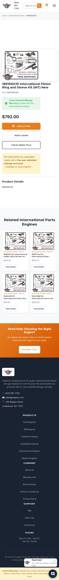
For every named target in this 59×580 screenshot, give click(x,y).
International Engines (29, 451)
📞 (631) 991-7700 (11, 393)
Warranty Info (29, 477)
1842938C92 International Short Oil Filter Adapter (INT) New (43, 298)
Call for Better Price (21, 145)
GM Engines (29, 429)
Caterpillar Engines (29, 444)
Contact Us (29, 525)
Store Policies (29, 484)
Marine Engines (29, 458)
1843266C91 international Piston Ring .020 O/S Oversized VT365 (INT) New (15, 299)
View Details (10, 267)
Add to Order (23, 126)
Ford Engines (29, 422)
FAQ (29, 510)
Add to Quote (21, 135)
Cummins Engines (29, 436)
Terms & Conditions (29, 491)
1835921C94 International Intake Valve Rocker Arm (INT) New (15, 256)
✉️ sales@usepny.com (13, 397)
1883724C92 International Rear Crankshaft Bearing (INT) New (43, 257)
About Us (29, 470)
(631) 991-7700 (16, 5)
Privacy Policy (29, 499)
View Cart (29, 518)
